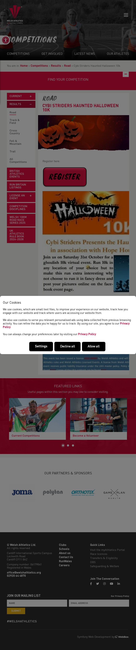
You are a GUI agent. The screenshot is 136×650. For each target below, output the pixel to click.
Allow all (94, 346)
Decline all (67, 346)
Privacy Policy (87, 334)
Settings (41, 346)
